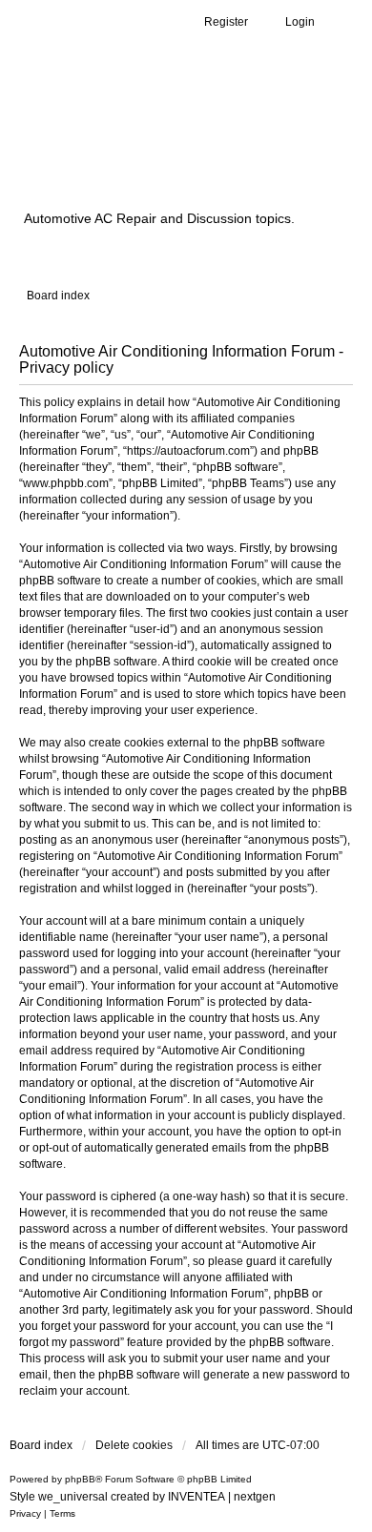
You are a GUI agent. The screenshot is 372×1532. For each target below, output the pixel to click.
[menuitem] (25, 1513)
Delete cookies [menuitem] (134, 1445)
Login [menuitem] (300, 22)
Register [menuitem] (226, 22)
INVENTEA (196, 1496)
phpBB (80, 1479)
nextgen (255, 1496)
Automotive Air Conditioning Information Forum (176, 145)
